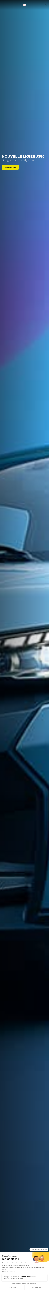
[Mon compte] (46, 4)
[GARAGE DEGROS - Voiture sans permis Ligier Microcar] (24, 5)
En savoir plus (10, 167)
